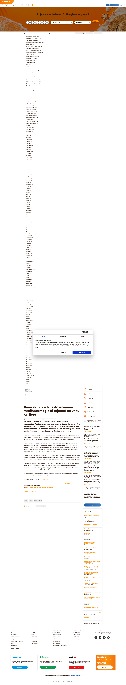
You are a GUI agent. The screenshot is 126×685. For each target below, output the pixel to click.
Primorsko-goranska (30, 111)
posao (31, 500)
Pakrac (27, 190)
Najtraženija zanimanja (50, 33)
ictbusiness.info (44, 479)
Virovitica (28, 241)
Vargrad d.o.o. (92, 599)
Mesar (27, 314)
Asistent (28, 267)
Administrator (29, 261)
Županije (33, 33)
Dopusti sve (82, 352)
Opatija (27, 186)
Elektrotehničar (29, 289)
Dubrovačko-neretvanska (31, 93)
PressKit (12, 639)
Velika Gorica (29, 237)
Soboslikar (28, 350)
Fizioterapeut (29, 293)
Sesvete (28, 212)
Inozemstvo (28, 131)
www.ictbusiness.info (41, 506)
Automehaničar (29, 269)
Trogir (27, 231)
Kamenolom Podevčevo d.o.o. (92, 568)
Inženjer (28, 298)
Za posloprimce (6, 5)
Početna (28, 389)
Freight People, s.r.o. (92, 562)
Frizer (27, 295)
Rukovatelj (28, 340)
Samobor (28, 210)
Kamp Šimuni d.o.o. (88, 618)
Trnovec (28, 229)
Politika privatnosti (14, 636)
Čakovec (28, 141)
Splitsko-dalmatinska (30, 117)
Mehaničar (28, 312)
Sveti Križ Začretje (30, 225)
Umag (27, 233)
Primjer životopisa (56, 643)
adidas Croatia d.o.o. (91, 525)
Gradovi (40, 33)
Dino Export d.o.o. (90, 548)
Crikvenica (28, 139)
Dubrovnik (28, 143)
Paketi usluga (76, 636)
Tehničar (28, 363)
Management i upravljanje (32, 56)
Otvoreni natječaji (56, 632)
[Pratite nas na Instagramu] (105, 638)
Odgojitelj (28, 322)
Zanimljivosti (29, 391)
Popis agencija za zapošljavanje (59, 645)
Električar (28, 285)
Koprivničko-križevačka (31, 99)
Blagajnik (28, 271)
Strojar (27, 357)
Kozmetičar (28, 306)
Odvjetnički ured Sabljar (90, 588)
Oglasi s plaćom (97, 33)
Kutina (27, 167)
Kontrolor (28, 304)
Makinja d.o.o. (91, 608)
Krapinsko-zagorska (30, 101)
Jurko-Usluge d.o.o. (88, 529)
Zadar (27, 251)
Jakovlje (28, 155)
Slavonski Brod (29, 216)
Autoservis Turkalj (92, 593)
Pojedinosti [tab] (63, 336)
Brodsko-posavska (30, 92)
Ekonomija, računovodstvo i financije (34, 42)
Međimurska (29, 105)
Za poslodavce (15, 5)
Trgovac (28, 369)
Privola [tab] (43, 336)
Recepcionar (29, 336)
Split (27, 220)
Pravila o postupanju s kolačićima (17, 638)
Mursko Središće (30, 176)
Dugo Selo (28, 147)
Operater (28, 324)
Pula (27, 202)
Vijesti (22, 5)
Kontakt (12, 632)
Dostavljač (28, 283)
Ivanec (27, 153)
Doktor (27, 281)
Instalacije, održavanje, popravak (33, 52)
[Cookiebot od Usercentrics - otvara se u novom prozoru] (82, 332)
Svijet (33, 634)
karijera (26, 500)
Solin (27, 218)
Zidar (27, 383)
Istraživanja (34, 639)
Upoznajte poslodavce (57, 639)
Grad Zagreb (29, 127)
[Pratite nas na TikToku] (109, 638)
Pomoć (12, 643)
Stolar (27, 355)
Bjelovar (28, 137)
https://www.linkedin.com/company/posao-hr (39, 487)
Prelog (27, 200)
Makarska (28, 172)
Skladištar (28, 346)
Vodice (27, 243)
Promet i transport (30, 72)
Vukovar (28, 247)
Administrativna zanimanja (32, 36)
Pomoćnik (28, 328)
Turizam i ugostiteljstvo (31, 77)
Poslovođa (28, 330)
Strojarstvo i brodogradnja (32, 75)
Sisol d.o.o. (87, 557)
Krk (27, 165)
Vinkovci (28, 239)
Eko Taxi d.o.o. (87, 534)
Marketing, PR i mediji (31, 58)
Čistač (27, 277)
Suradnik (28, 359)
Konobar (28, 302)
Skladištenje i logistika (31, 74)
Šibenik (27, 227)
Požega (28, 198)
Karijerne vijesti (77, 639)
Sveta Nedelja (29, 222)
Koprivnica (28, 159)
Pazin (27, 192)
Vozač (27, 377)
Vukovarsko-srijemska (31, 123)
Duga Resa (28, 145)
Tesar (27, 367)
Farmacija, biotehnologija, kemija (33, 46)
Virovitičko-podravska (31, 121)
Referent (28, 338)
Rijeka (27, 204)
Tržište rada (34, 636)
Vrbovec (28, 245)
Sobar (27, 348)
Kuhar (27, 308)
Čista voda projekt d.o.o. (89, 521)
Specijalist (28, 351)
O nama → (104, 667)
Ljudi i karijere (35, 638)
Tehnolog (28, 365)
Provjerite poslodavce (57, 638)
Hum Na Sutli (29, 151)
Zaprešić (28, 255)
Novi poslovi (89, 33)
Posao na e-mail (56, 636)
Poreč (27, 196)
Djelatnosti (26, 33)
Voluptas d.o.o (87, 538)
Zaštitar (28, 379)
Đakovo (28, 149)
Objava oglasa (77, 632)
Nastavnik (28, 318)
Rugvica (28, 208)
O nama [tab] (82, 336)
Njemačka (28, 180)
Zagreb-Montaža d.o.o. (91, 516)
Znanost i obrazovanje (31, 85)
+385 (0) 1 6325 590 (101, 663)
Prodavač (28, 332)
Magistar (28, 310)
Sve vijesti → (92, 505)
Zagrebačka (29, 129)
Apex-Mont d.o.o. (91, 573)
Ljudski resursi (29, 54)
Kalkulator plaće (38, 5)
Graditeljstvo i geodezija (31, 48)
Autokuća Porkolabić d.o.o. (92, 613)
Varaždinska (29, 119)
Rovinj (27, 206)
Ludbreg (28, 170)
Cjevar (27, 275)
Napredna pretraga (80, 33)
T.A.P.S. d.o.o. (92, 579)
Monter (27, 316)
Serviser (28, 344)
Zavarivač (28, 381)
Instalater (28, 296)
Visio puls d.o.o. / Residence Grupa (91, 622)
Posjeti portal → (20, 667)
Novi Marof (28, 184)
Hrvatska (34, 632)
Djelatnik (28, 279)
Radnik (27, 334)
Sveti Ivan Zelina (30, 223)
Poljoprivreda (29, 66)
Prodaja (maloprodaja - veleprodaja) (34, 70)
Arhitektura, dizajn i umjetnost (32, 38)
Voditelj (27, 373)
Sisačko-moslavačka (30, 115)
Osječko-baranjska (30, 107)
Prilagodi (62, 352)
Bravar (27, 273)
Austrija (28, 135)
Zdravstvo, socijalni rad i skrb (32, 83)
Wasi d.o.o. (87, 604)
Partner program (14, 645)
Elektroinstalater (29, 287)
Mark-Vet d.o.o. (90, 553)
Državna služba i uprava (31, 40)
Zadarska (28, 125)
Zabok (27, 249)
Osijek (27, 188)
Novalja (27, 182)
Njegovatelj (28, 320)
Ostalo (27, 64)
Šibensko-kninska (30, 113)
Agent (27, 263)
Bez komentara (35, 643)
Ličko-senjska (29, 103)
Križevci (28, 163)
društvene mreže (38, 500)
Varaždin (28, 235)
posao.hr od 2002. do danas (16, 641)
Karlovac (28, 157)
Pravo (27, 68)
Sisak (27, 214)
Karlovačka (28, 97)
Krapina (28, 161)
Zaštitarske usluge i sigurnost (32, 81)
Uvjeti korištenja (14, 634)
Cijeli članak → (87, 431)
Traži (95, 21)
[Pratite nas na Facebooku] (96, 638)
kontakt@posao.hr (101, 662)
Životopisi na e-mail (78, 638)
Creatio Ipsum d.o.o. (91, 584)
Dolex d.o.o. (89, 543)
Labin (27, 168)
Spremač (28, 353)
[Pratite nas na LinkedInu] (101, 638)
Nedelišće (28, 178)
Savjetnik (28, 342)
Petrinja (28, 194)
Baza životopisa (77, 634)
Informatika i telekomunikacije (32, 50)
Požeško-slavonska (30, 109)
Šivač (27, 361)
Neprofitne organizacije (31, 62)
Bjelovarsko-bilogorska (31, 90)
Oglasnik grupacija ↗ (15, 648)
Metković (28, 174)
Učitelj (27, 371)
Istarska (28, 95)
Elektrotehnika (29, 44)
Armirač (28, 265)
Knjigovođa (28, 300)
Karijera (28, 5)
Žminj (27, 257)
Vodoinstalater (29, 375)
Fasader (28, 291)
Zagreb (27, 253)
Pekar (27, 326)
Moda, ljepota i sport (30, 60)
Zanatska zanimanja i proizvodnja (33, 79)
